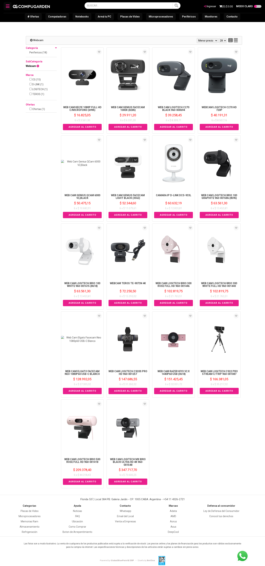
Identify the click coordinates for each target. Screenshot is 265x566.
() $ (227, 6)
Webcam (38, 40)
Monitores (211, 16)
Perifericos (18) (38, 52)
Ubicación (77, 521)
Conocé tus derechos (221, 516)
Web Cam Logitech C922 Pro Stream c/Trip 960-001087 (219, 372)
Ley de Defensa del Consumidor (221, 511)
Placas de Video (130, 16)
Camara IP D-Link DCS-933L (173, 195)
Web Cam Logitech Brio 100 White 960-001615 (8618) (82, 284)
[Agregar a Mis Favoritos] (99, 52)
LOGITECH (40, 89)
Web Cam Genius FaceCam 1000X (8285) (128, 108)
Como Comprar (77, 526)
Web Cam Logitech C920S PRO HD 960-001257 (128, 372)
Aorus (173, 521)
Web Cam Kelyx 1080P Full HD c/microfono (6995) (82, 108)
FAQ (77, 516)
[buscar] (176, 5)
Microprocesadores (161, 16)
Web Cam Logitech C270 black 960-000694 (173, 108)
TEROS (38, 94)
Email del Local (125, 516)
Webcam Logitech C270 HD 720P (219, 108)
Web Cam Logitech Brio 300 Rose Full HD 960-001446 (173, 284)
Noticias (77, 511)
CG (36, 79)
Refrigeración (29, 531)
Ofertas (34, 16)
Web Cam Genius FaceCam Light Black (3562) (128, 196)
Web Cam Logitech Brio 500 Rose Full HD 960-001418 (82, 460)
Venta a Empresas (125, 521)
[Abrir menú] (8, 6)
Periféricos (189, 16)
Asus (173, 526)
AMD (173, 516)
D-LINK (37, 84)
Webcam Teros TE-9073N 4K (128, 283)
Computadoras (57, 16)
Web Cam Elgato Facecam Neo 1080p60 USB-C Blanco (82, 372)
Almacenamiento (29, 526)
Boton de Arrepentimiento (77, 531)
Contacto (232, 16)
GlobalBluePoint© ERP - (118, 560)
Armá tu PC (104, 16)
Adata (173, 511)
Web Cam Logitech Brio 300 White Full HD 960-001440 (219, 284)
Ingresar (211, 6)
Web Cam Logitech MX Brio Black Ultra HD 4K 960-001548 (128, 462)
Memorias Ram (29, 521)
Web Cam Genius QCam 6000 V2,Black (82, 196)
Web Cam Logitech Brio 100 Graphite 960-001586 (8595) (219, 196)
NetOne (146, 560)
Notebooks (82, 16)
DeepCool (173, 531)
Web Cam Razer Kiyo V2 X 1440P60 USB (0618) (174, 372)
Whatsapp (125, 511)
